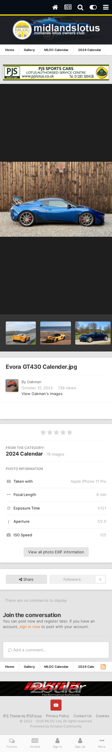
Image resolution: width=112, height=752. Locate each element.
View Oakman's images (42, 393)
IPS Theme (12, 716)
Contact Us (83, 716)
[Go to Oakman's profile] (12, 385)
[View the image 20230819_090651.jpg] (55, 333)
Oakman (34, 381)
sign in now (30, 626)
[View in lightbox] (56, 199)
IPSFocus (34, 716)
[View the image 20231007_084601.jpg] (21, 333)
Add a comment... (29, 649)
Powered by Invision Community (56, 726)
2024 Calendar (24, 454)
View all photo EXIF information (56, 552)
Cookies (102, 716)
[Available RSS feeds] (103, 666)
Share (28, 579)
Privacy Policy (57, 716)
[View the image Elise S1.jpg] (93, 333)
